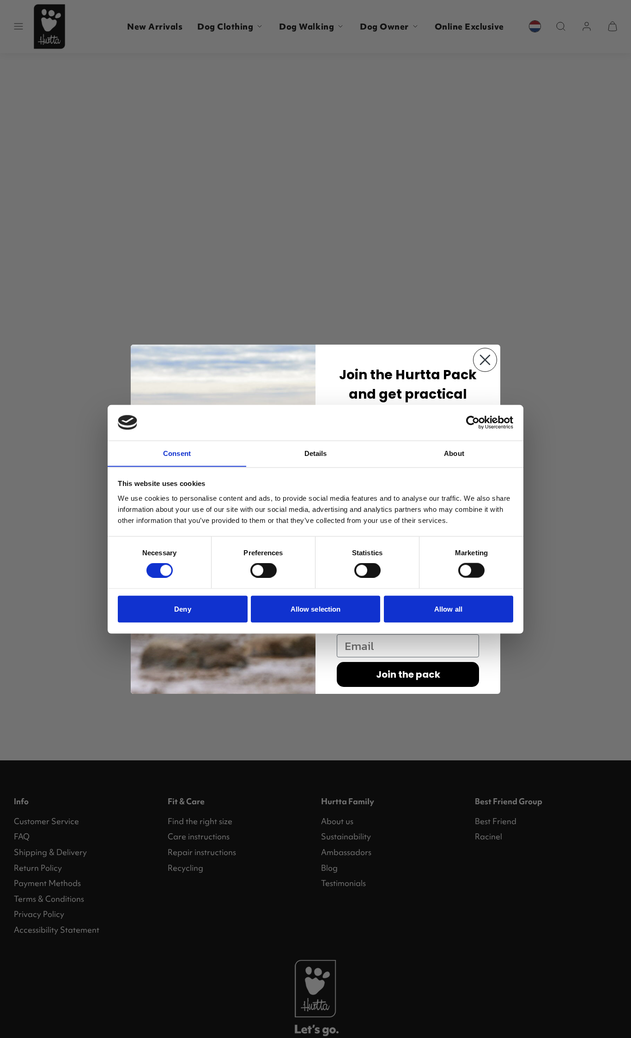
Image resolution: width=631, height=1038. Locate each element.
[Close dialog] (485, 359)
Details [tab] (315, 453)
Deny (182, 609)
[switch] (263, 570)
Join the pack (408, 674)
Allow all (448, 609)
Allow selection (316, 609)
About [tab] (454, 453)
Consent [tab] (177, 453)
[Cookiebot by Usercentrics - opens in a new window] (472, 422)
